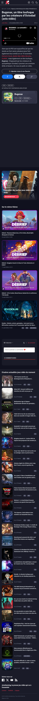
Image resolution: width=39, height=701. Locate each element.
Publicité (10, 690)
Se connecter (31, 343)
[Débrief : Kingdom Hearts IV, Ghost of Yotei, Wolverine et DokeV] (19, 250)
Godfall (4, 58)
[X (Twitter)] (7, 680)
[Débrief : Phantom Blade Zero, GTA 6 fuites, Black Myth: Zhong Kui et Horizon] (19, 220)
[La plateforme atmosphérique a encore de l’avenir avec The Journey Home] (7, 566)
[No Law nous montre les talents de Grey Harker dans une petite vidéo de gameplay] (7, 603)
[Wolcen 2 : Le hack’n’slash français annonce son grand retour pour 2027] (7, 504)
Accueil (4, 8)
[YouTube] (12, 680)
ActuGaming (7, 2)
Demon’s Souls (7, 56)
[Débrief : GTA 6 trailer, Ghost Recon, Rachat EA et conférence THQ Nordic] (19, 280)
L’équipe (17, 690)
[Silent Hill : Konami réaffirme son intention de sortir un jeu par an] (7, 393)
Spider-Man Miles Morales (22, 56)
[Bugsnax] (8, 97)
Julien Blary (5, 23)
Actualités (9, 8)
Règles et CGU (5, 698)
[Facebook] (3, 680)
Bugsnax (19, 94)
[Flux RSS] (16, 680)
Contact (4, 690)
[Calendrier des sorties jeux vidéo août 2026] (19, 185)
